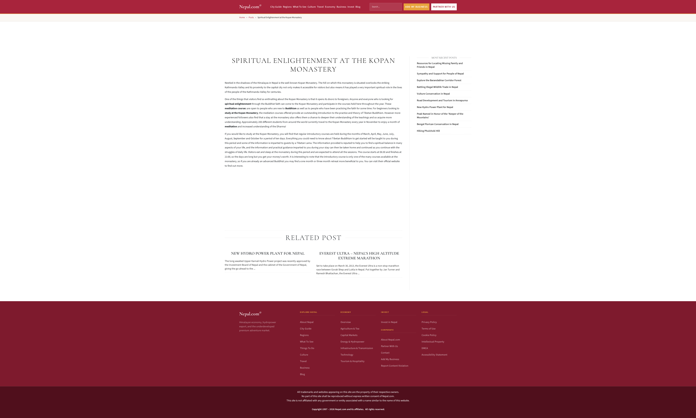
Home (242, 17)
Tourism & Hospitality (352, 361)
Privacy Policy (429, 322)
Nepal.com (250, 6)
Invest (350, 7)
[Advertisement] (348, 34)
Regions (287, 7)
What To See (299, 7)
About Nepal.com (390, 340)
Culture (312, 7)
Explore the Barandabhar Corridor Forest (439, 80)
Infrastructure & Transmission (357, 348)
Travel (320, 7)
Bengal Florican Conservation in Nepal (438, 124)
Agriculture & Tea (350, 329)
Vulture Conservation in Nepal (433, 94)
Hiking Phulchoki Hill (428, 131)
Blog (357, 7)
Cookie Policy (429, 335)
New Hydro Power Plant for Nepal (267, 253)
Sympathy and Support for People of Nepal (440, 74)
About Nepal (307, 322)
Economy (330, 7)
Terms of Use (429, 329)
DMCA (425, 348)
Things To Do (307, 348)
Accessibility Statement (434, 355)
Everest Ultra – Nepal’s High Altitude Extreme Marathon (359, 255)
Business (341, 7)
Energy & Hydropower (352, 342)
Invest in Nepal (389, 322)
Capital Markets (349, 335)
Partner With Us (389, 346)
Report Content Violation (394, 366)
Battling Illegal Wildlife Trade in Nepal (437, 87)
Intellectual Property (433, 342)
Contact (385, 353)
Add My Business (390, 359)
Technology (347, 355)
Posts (251, 17)
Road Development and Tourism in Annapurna (442, 100)
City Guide (276, 7)
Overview (346, 322)
